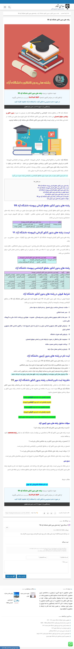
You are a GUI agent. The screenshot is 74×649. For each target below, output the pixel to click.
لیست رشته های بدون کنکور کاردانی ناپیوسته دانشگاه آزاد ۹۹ (53, 188)
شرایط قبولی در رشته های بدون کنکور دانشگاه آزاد (56, 192)
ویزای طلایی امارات (8, 593)
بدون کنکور (53, 13)
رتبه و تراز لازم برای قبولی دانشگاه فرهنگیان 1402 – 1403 (52, 623)
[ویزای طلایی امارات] (16, 595)
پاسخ (7, 527)
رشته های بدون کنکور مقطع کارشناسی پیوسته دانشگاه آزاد (54, 190)
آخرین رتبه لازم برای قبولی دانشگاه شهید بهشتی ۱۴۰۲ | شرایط (50, 634)
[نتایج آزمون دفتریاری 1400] (16, 601)
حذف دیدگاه (10, 576)
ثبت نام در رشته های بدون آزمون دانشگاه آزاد (57, 194)
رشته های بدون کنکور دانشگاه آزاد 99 (58, 20)
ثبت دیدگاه (21, 576)
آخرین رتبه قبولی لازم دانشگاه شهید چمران (55, 636)
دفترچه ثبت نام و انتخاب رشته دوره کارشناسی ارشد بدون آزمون (37, 417)
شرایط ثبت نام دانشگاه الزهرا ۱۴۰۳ (59, 628)
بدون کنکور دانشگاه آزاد (43, 13)
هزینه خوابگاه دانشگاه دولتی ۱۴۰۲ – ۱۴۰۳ (56, 620)
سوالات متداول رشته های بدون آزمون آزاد (58, 199)
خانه (58, 13)
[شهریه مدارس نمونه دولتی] (33, 595)
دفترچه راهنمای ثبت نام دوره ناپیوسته (37, 402)
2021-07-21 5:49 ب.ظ (59, 530)
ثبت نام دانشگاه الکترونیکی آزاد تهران (37, 484)
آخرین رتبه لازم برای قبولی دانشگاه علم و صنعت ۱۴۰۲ (53, 625)
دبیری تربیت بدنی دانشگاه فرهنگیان (57, 631)
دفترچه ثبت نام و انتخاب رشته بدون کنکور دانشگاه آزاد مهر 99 (53, 197)
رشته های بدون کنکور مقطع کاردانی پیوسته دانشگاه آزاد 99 (53, 186)
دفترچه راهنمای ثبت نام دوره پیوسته (37, 397)
